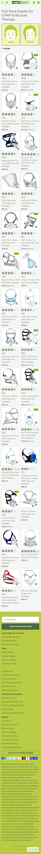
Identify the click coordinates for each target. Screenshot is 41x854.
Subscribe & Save (9, 679)
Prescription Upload (10, 740)
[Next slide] (37, 34)
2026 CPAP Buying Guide (12, 702)
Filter (7, 49)
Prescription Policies (10, 736)
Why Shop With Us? (10, 725)
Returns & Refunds (10, 743)
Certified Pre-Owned (10, 675)
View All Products (9, 686)
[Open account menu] (34, 2)
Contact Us (6, 721)
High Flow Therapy (9, 664)
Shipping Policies (9, 732)
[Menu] (2, 2)
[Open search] (7, 2)
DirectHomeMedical (23, 846)
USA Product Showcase (11, 683)
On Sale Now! (7, 671)
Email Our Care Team (10, 645)
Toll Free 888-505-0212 (11, 637)
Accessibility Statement (12, 747)
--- (3, 667)
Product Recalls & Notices (12, 713)
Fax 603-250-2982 (9, 641)
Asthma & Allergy (9, 660)
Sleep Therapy (8, 652)
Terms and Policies (20, 849)
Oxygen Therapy (8, 656)
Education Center (9, 698)
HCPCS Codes (7, 709)
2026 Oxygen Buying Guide (13, 705)
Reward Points (8, 728)
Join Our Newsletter (20, 627)
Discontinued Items (10, 690)
